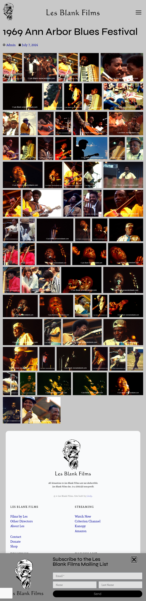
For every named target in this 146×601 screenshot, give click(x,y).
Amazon (81, 531)
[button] (134, 559)
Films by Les (18, 516)
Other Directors (21, 521)
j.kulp (89, 496)
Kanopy (80, 526)
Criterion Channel (87, 521)
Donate (15, 541)
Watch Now (83, 516)
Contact (15, 536)
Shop (14, 546)
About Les (17, 526)
